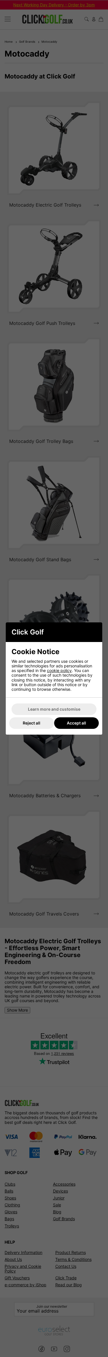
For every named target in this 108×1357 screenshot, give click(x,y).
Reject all (31, 722)
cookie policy (59, 670)
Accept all (76, 722)
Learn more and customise (54, 709)
